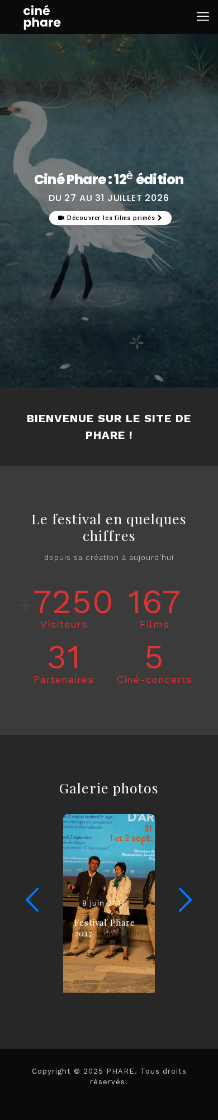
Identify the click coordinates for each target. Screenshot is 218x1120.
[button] (186, 900)
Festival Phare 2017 (104, 928)
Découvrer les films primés (111, 218)
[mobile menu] (202, 16)
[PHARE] (41, 17)
